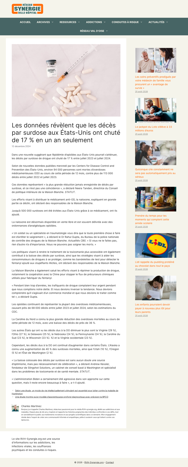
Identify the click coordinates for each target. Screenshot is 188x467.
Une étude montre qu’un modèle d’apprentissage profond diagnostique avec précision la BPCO (61, 397)
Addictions (94, 22)
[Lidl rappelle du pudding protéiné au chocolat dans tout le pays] (155, 255)
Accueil (25, 22)
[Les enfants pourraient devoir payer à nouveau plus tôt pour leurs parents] (155, 298)
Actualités (156, 22)
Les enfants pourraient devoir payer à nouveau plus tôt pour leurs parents (152, 308)
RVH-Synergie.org (94, 462)
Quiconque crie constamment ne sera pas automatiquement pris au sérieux (155, 173)
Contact (110, 462)
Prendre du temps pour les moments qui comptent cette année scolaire (152, 219)
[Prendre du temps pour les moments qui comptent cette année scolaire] (155, 209)
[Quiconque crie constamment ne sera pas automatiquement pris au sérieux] (155, 163)
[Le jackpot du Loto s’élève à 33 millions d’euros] (155, 120)
